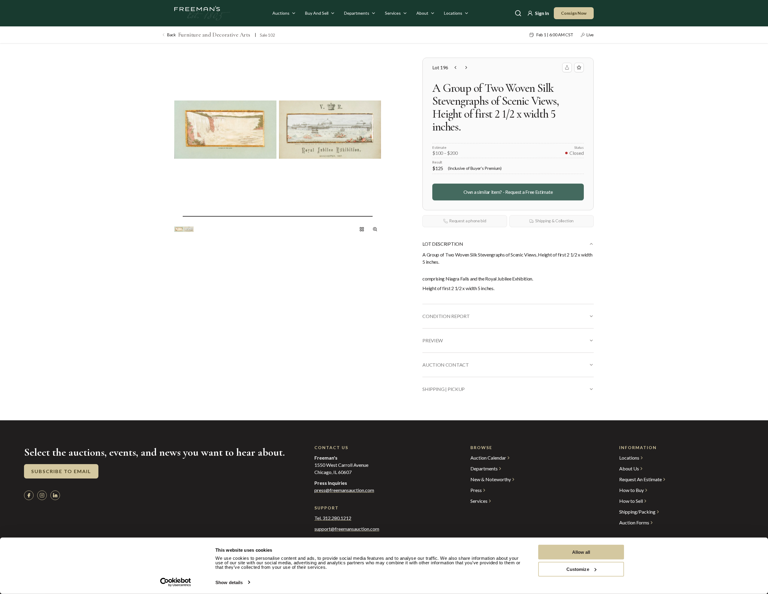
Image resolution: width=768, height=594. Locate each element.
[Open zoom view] (375, 229)
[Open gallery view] (362, 229)
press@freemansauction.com (344, 490)
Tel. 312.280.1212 (332, 518)
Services (393, 13)
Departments (356, 13)
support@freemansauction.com (346, 528)
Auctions (281, 13)
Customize (577, 569)
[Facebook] (29, 495)
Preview (432, 340)
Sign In (542, 13)
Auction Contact (445, 365)
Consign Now (573, 13)
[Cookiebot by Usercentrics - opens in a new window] (175, 582)
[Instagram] (42, 495)
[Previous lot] (455, 67)
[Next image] (377, 216)
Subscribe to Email (61, 471)
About (422, 13)
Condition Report (446, 316)
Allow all (581, 552)
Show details (229, 582)
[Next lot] (466, 67)
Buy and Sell (316, 13)
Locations (453, 13)
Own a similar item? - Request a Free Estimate (508, 192)
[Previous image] (178, 216)
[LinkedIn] (55, 495)
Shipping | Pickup (443, 389)
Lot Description (442, 244)
